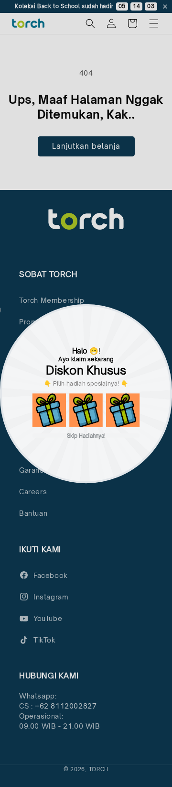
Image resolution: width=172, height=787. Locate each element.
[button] (49, 410)
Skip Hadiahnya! (86, 435)
